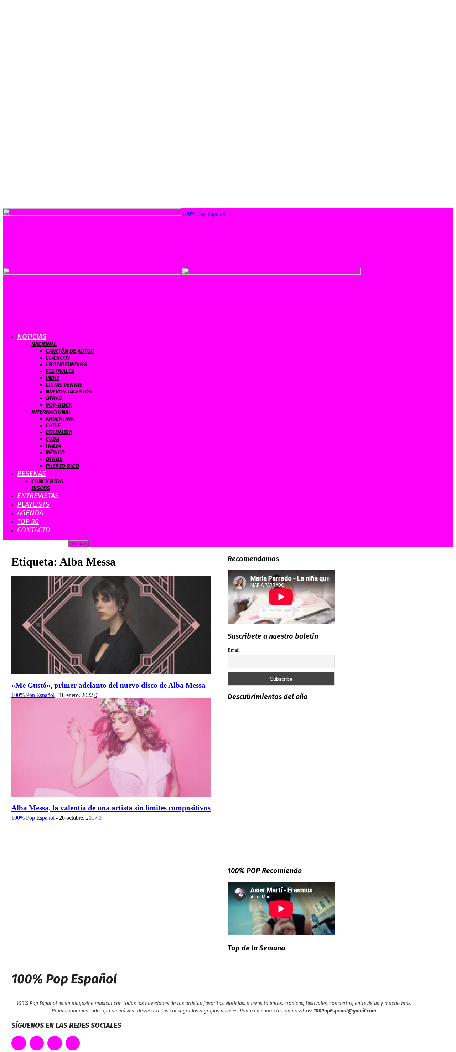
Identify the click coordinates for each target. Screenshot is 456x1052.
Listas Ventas (64, 384)
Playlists (33, 504)
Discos (40, 488)
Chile (53, 425)
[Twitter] (37, 1043)
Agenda (30, 513)
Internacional (51, 411)
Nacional (44, 344)
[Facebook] (18, 1043)
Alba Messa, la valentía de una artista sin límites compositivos (111, 808)
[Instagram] (54, 1043)
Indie (52, 378)
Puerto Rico (62, 466)
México (55, 452)
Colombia (59, 432)
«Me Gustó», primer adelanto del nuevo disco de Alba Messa (108, 685)
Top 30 (28, 521)
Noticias (31, 336)
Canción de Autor (70, 350)
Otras (54, 398)
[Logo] (92, 273)
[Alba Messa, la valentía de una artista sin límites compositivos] (111, 795)
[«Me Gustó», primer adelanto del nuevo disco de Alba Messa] (111, 672)
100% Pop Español (33, 695)
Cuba (52, 438)
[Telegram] (73, 1043)
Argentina (60, 418)
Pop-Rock (59, 405)
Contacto (33, 530)
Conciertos (47, 481)
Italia (53, 445)
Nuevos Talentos (69, 391)
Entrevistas (38, 495)
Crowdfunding (66, 364)
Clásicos (58, 357)
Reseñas (31, 473)
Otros (54, 459)
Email (234, 650)
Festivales (60, 371)
